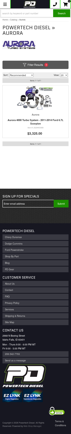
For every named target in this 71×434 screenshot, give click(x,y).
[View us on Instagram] (29, 215)
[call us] (55, 4)
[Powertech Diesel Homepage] (30, 4)
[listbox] (21, 75)
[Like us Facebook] (7, 215)
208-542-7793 (12, 354)
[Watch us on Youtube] (18, 215)
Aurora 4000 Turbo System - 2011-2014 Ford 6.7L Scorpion (35, 121)
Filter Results (37, 65)
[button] (35, 13)
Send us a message (15, 360)
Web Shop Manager (32, 426)
